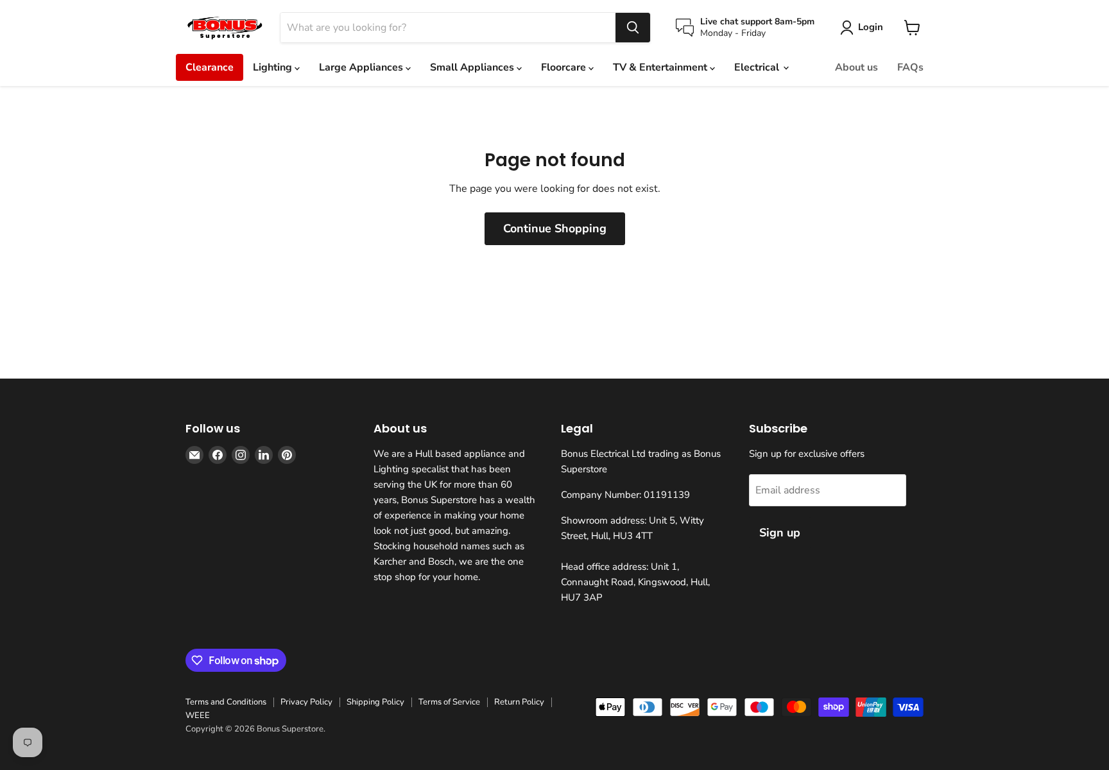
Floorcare (565, 67)
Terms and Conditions (225, 702)
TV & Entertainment (661, 67)
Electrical (758, 67)
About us (856, 67)
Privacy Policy (306, 702)
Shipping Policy (375, 702)
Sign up (779, 532)
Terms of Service (449, 702)
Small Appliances (473, 67)
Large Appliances (362, 67)
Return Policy (519, 702)
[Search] (632, 27)
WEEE (197, 715)
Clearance (209, 67)
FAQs (910, 67)
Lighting (274, 67)
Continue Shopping (554, 228)
